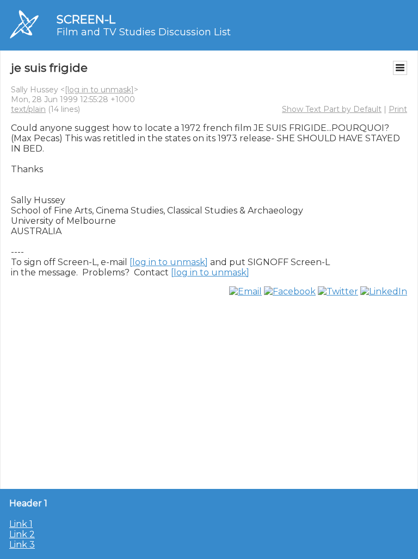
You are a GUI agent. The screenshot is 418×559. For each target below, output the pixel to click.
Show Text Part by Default (332, 109)
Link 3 (22, 544)
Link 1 (21, 524)
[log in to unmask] (99, 90)
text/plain (28, 109)
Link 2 (22, 534)
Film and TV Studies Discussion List (144, 32)
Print (398, 109)
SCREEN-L (86, 19)
